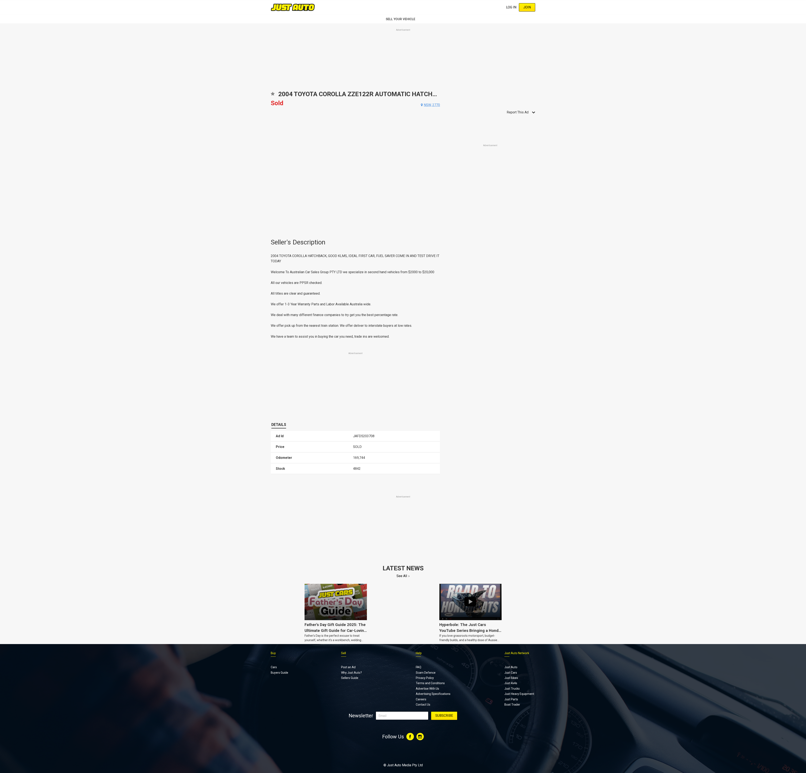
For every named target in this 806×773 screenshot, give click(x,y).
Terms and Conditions (430, 683)
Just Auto (510, 667)
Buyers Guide (279, 672)
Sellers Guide (349, 678)
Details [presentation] (278, 424)
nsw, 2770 (432, 105)
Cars (274, 667)
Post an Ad (348, 667)
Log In (511, 7)
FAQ (418, 667)
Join (527, 7)
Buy (273, 653)
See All (401, 576)
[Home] (293, 7)
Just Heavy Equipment (519, 694)
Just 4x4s (510, 683)
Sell (343, 653)
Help (419, 653)
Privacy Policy (425, 678)
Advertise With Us (427, 688)
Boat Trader (512, 704)
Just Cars (510, 672)
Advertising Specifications (433, 694)
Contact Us (423, 704)
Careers (421, 699)
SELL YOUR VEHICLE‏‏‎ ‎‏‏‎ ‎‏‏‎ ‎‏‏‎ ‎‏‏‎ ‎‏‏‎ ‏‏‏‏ (403, 19)
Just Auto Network (516, 653)
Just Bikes (511, 678)
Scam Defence (426, 672)
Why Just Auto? (351, 672)
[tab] (278, 424)
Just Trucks (512, 688)
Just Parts (511, 699)
